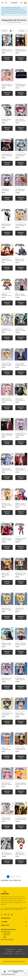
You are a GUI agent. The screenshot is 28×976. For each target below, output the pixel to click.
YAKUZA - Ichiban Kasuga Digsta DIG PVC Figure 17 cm (7, 434)
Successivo (20, 876)
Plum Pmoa (17, 187)
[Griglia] (11, 31)
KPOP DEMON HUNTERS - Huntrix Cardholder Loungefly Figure (20, 85)
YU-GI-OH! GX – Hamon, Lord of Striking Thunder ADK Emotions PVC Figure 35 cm (20, 818)
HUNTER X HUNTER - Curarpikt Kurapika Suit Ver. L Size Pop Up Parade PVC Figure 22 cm (20, 364)
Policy (23, 953)
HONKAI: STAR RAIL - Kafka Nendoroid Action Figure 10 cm (20, 120)
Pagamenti (18, 951)
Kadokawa (4, 187)
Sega (16, 257)
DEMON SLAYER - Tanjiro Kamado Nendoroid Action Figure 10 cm (20, 574)
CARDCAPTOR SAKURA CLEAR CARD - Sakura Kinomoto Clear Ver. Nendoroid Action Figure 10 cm (7, 364)
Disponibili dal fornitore (11, 880)
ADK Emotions (18, 816)
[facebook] (2, 915)
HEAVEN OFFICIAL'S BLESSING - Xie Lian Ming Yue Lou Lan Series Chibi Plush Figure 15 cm (7, 260)
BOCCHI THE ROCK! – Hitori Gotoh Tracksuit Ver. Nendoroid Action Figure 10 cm (7, 783)
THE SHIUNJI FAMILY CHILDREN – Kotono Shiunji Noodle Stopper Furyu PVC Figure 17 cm (7, 818)
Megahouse (4, 536)
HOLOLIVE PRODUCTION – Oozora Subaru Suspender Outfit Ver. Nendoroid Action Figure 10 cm (7, 714)
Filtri (5, 31)
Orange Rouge (18, 641)
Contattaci (20, 949)
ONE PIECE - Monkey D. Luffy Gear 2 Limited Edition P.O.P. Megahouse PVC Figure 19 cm (7, 539)
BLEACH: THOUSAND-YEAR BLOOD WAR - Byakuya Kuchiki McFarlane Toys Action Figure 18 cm (7, 225)
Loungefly (17, 82)
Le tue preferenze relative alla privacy (15, 971)
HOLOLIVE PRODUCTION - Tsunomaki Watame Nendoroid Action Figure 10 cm (20, 225)
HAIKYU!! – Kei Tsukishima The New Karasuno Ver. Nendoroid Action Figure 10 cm (7, 749)
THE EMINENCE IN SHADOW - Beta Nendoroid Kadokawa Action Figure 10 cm (6, 190)
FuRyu (16, 781)
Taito (3, 82)
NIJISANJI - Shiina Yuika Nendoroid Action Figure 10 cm (7, 399)
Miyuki (3, 676)
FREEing (17, 292)
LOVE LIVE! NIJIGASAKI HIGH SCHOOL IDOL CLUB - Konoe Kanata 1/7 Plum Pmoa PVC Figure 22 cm (20, 190)
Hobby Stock (18, 676)
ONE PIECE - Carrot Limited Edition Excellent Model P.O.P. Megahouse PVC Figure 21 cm (7, 504)
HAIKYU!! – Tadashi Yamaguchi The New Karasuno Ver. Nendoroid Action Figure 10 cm (20, 714)
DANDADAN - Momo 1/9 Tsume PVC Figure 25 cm (7, 50)
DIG (2, 432)
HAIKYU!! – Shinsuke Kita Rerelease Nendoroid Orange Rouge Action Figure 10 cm (20, 644)
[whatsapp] (8, 915)
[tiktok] (12, 915)
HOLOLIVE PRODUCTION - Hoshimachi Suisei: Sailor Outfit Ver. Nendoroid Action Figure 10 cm (20, 155)
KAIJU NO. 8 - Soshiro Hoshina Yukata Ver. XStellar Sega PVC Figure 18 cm (20, 260)
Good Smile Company (20, 117)
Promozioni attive (9, 949)
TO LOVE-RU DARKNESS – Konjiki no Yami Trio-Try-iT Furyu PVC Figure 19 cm (20, 783)
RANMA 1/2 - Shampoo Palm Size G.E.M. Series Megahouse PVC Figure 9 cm (20, 504)
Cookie (17, 953)
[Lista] (13, 31)
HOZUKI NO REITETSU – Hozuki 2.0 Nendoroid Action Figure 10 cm (20, 749)
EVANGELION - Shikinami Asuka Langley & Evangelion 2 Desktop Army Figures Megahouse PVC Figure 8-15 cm (20, 539)
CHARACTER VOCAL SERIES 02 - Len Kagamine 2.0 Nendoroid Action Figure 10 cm (20, 609)
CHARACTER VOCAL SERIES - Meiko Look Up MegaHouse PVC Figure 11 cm (20, 853)
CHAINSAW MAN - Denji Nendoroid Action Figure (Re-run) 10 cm (7, 155)
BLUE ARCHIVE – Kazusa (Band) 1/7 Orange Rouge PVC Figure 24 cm (7, 679)
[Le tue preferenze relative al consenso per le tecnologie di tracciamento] (25, 973)
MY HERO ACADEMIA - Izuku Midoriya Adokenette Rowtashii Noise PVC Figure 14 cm (7, 120)
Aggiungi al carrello (7, 58)
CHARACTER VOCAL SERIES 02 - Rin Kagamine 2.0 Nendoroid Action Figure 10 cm (7, 609)
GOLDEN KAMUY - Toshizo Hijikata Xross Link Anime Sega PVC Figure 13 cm (20, 399)
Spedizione (9, 951)
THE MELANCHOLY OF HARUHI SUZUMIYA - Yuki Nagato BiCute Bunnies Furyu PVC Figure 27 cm (20, 469)
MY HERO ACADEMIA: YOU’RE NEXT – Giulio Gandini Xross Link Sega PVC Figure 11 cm (7, 644)
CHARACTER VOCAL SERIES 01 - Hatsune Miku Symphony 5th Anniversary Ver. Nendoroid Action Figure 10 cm (20, 329)
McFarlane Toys (5, 222)
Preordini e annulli (7, 953)
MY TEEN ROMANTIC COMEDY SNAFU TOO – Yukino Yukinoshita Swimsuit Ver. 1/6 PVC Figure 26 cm (20, 679)
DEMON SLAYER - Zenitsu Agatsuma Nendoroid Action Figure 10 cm (7, 574)
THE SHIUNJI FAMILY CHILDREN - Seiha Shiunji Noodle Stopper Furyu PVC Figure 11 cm (7, 469)
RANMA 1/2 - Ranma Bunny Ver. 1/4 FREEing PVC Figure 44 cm (20, 294)
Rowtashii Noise (5, 117)
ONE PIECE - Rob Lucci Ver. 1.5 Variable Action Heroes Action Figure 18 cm (7, 853)
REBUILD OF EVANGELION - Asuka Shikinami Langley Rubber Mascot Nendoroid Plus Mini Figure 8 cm (6, 294)
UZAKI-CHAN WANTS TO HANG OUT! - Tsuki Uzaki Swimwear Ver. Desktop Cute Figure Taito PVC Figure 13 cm (7, 85)
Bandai (3, 327)
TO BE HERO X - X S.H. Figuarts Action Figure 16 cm (7, 329)
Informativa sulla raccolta (8, 974)
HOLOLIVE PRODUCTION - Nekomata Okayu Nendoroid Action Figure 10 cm (20, 434)
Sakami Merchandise (6, 257)
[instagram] (5, 915)
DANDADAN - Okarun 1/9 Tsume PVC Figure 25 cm (20, 50)
